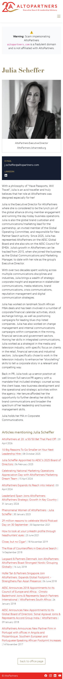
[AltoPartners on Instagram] (50, 675)
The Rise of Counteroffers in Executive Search (29, 548)
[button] (59, 17)
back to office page (31, 661)
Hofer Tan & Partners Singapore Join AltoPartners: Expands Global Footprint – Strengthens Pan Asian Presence (26, 577)
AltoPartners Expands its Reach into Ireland (28, 485)
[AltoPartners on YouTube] (59, 675)
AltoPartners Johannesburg (31, 147)
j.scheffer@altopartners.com (22, 165)
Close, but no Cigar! (14, 541)
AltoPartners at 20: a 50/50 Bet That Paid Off (29, 439)
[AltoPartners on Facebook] (45, 675)
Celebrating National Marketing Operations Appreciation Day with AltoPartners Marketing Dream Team (30, 474)
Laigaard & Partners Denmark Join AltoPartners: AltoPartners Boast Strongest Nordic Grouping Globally (30, 562)
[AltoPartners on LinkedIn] (55, 675)
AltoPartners (11, 675)
